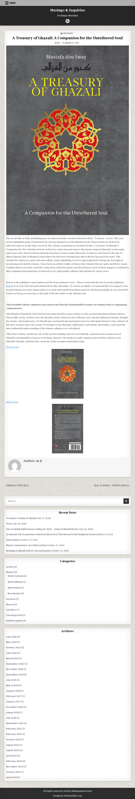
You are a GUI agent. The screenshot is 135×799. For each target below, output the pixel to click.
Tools (9, 523)
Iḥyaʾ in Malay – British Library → (113, 485)
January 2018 (13, 691)
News (9, 604)
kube (9, 286)
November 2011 (14, 766)
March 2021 (12, 658)
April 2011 (11, 777)
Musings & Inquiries (67, 10)
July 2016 (11, 718)
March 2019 (12, 685)
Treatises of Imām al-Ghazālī (21, 518)
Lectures (11, 599)
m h (58, 43)
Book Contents (15, 576)
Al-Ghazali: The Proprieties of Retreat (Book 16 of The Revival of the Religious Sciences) (52, 534)
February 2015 (14, 728)
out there (11, 610)
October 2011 (13, 772)
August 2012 (12, 750)
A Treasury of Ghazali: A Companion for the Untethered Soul (67, 38)
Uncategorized (14, 615)
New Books (68, 33)
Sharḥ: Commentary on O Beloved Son (26, 545)
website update (14, 620)
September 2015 (15, 723)
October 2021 (13, 647)
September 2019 (15, 674)
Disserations (13, 540)
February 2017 (14, 696)
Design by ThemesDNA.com (67, 796)
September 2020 (15, 664)
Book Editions (15, 582)
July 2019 (11, 680)
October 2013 (13, 739)
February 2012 (14, 761)
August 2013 (12, 745)
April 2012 (11, 755)
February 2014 (14, 734)
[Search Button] (68, 21)
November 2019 (14, 669)
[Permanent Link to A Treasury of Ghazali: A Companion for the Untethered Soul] (67, 140)
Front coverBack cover (12, 374)
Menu (13, 3)
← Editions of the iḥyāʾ (16, 485)
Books (9, 572)
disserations (14, 587)
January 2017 (13, 701)
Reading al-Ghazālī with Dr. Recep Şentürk (28, 550)
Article (9, 567)
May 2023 (11, 642)
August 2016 (12, 712)
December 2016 (14, 707)
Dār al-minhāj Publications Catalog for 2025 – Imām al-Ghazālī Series (42, 529)
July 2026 (11, 637)
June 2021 (11, 653)
